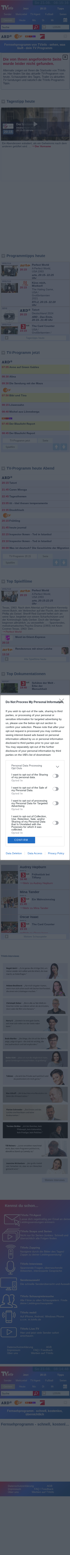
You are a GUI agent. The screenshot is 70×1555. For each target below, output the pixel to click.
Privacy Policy (56, 853)
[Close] (62, 702)
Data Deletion (14, 853)
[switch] (56, 776)
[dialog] (35, 777)
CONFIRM (21, 840)
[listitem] (35, 766)
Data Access (35, 853)
